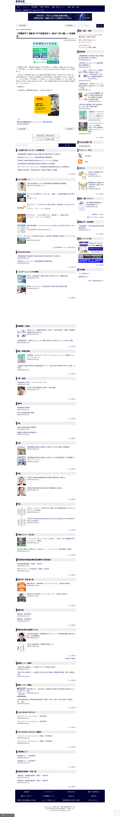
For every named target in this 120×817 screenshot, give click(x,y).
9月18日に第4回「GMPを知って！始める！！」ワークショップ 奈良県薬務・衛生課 (44, 549)
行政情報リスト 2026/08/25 (26, 756)
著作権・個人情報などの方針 (26, 800)
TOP (18, 7)
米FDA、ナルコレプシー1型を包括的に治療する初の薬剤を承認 (47, 286)
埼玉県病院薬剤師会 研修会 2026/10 (29, 564)
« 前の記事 (22, 25)
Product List (71, 792)
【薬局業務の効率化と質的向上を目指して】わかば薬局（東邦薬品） (48, 447)
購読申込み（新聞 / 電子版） (88, 37)
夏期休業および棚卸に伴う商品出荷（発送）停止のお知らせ (96, 185)
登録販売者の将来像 (23, 407)
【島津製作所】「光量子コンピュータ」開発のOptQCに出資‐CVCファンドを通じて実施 (45, 340)
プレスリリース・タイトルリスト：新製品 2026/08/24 (34, 741)
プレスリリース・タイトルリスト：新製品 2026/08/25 (34, 736)
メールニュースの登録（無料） (46, 139)
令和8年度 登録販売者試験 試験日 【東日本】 (33, 775)
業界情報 (34, 7)
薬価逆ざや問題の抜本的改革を (27, 432)
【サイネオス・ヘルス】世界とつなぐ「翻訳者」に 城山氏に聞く (48, 215)
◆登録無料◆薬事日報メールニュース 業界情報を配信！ (35, 122)
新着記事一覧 (27, 10)
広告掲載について (48, 796)
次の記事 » (70, 25)
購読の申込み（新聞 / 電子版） (46, 135)
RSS (86, 162)
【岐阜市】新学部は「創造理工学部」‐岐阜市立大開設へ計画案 (37, 170)
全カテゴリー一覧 (38, 10)
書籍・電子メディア (58, 7)
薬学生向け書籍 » (71, 658)
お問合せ (93, 796)
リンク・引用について (49, 800)
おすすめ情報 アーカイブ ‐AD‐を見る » (64, 247)
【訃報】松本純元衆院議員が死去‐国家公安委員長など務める (46, 477)
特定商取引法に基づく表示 (71, 800)
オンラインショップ (85, 42)
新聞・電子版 (44, 7)
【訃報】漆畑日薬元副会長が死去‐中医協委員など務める (44, 488)
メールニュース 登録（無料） (88, 47)
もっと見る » (72, 174)
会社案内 (26, 792)
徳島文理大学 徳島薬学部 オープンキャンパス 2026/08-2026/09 (48, 583)
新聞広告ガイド (83, 276)
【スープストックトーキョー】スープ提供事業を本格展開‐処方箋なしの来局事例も (43, 167)
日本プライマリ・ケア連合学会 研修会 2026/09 (33, 569)
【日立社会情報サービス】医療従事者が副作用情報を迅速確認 (46, 183)
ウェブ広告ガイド (84, 273)
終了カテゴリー (94, 800)
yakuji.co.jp (47, 807)
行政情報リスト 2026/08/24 (26, 761)
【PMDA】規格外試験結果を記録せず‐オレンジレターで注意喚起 (37, 160)
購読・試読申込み (93, 792)
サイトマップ (49, 792)
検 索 (67, 145)
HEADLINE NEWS (25, 29)
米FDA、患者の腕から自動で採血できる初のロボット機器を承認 (47, 276)
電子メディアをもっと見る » (95, 217)
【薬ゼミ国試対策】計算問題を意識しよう (40, 644)
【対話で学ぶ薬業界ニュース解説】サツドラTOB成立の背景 (36, 667)
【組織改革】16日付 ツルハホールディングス (32, 382)
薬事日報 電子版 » (32, 90)
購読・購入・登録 (73, 7)
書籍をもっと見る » (98, 214)
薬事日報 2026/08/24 (24, 619)
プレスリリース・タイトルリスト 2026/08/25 (32, 716)
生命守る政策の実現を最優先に (27, 427)
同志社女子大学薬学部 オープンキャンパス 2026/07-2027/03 (47, 594)
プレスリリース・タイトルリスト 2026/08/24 (32, 721)
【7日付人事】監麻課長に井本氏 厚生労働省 (41, 387)
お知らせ (71, 796)
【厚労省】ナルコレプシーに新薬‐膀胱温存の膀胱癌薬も (35, 157)
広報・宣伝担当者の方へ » (96, 280)
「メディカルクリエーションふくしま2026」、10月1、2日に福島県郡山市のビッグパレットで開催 (96, 127)
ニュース (25, 7)
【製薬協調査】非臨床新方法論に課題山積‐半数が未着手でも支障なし (39, 154)
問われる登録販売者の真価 (25, 412)
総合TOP (18, 10)
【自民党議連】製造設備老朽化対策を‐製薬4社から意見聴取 (36, 163)
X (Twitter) (88, 156)
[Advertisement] (46, 312)
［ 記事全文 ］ (20, 86)
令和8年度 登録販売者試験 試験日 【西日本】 (33, 780)
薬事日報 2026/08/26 (24, 614)
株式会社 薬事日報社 (59, 808)
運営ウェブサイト (26, 796)
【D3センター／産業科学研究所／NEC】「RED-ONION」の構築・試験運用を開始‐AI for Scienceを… (95, 74)
